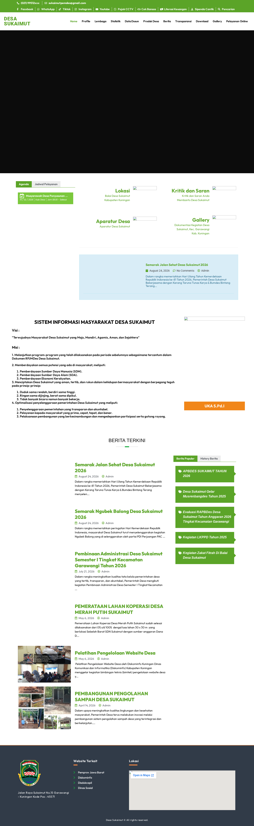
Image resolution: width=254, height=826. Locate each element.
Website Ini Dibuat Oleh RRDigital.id (233, 757)
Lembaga (100, 21)
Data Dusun (132, 21)
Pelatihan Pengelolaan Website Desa (115, 653)
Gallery (217, 21)
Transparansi (183, 21)
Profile (86, 21)
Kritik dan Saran (190, 191)
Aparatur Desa (113, 221)
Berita (167, 21)
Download (202, 21)
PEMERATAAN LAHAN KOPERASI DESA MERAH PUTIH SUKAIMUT (119, 609)
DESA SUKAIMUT (17, 21)
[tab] (24, 184)
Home (74, 21)
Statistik (115, 21)
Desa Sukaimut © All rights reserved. (127, 819)
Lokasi (122, 191)
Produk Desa (151, 21)
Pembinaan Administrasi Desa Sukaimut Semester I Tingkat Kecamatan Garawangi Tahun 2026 (119, 559)
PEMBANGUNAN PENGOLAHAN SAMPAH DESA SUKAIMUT (111, 696)
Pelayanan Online (237, 21)
